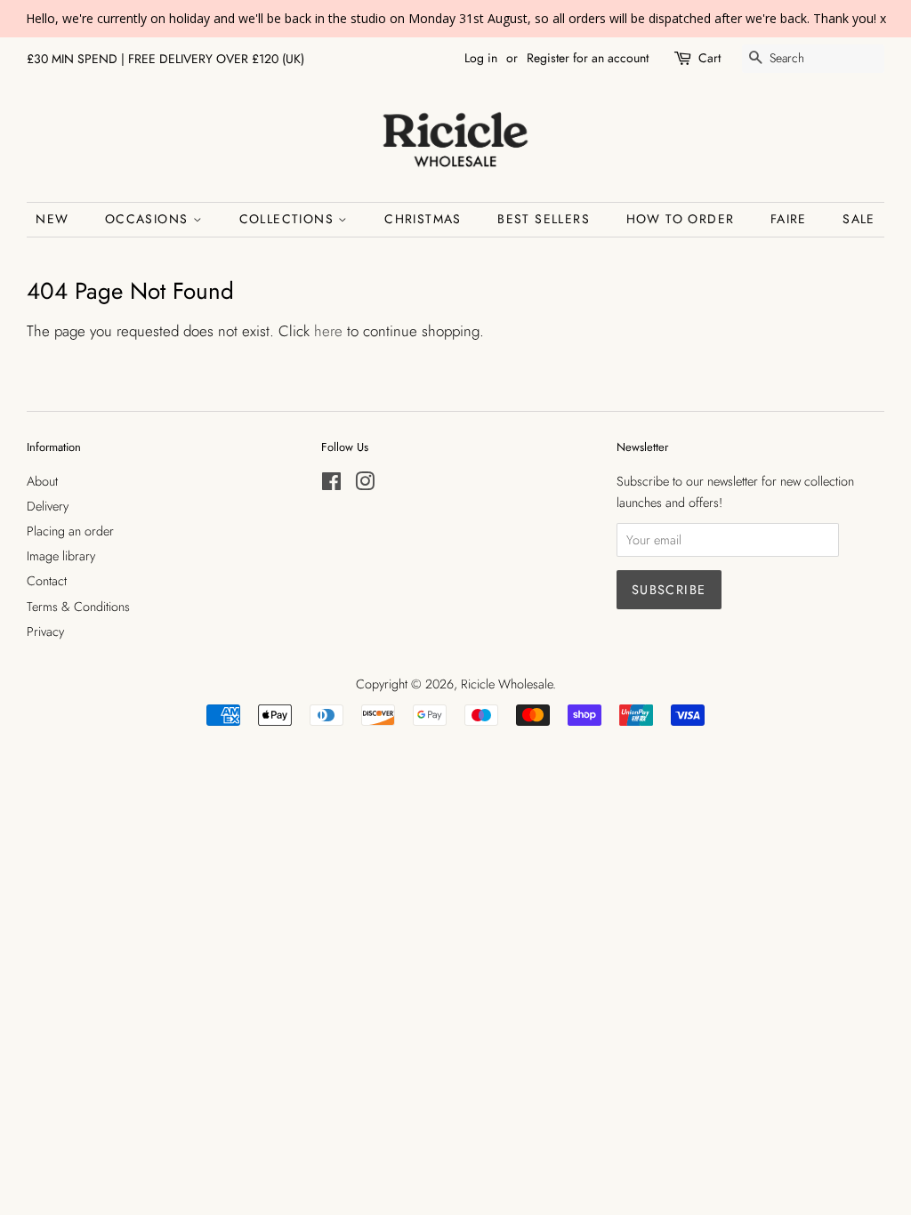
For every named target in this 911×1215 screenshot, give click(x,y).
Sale (858, 219)
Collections (289, 219)
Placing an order (70, 531)
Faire (788, 219)
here (328, 331)
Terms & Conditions (78, 607)
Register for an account (588, 58)
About (42, 481)
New (52, 219)
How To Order (680, 219)
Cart (709, 58)
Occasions (149, 219)
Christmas (423, 219)
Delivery (48, 506)
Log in (480, 58)
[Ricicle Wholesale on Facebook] (331, 485)
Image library (61, 556)
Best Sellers (543, 219)
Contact (47, 581)
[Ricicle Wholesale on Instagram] (365, 485)
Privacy (45, 631)
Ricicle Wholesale (506, 684)
